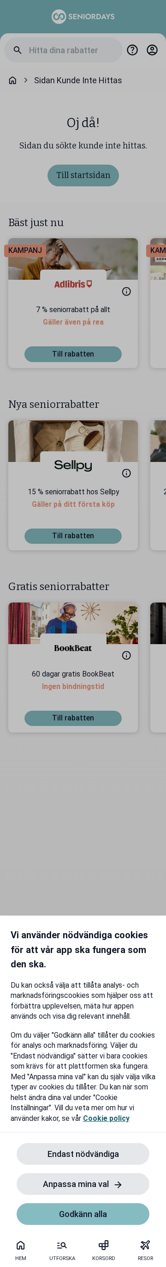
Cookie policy (106, 1118)
